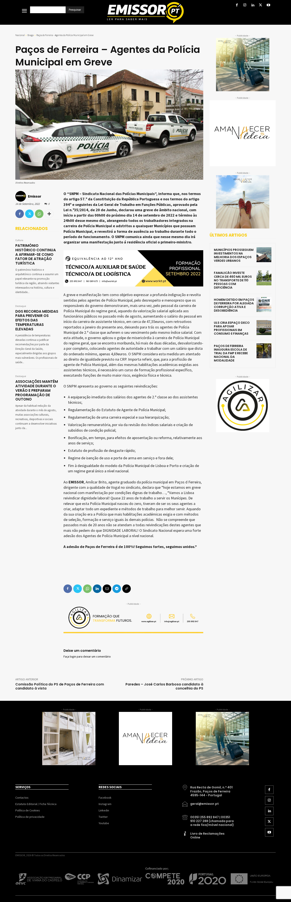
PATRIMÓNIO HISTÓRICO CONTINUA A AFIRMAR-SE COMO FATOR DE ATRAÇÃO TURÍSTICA (35, 254)
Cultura (19, 240)
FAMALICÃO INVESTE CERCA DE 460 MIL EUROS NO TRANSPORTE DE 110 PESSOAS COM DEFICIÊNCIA (233, 280)
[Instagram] (245, 5)
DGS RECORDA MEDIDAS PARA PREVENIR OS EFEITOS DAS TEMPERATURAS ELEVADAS (36, 320)
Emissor (34, 196)
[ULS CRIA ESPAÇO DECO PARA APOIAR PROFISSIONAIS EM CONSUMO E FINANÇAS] (263, 327)
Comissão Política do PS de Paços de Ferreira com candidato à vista (59, 686)
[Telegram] (116, 588)
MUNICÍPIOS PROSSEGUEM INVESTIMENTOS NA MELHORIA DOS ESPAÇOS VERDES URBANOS (234, 255)
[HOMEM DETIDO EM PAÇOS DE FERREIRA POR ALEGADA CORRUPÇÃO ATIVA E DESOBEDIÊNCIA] (263, 304)
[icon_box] (208, 789)
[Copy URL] (126, 588)
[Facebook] (237, 5)
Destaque (20, 306)
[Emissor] (21, 196)
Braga (30, 35)
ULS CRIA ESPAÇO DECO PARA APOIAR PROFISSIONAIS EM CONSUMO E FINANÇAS (232, 328)
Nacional (20, 35)
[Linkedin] (252, 5)
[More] (49, 214)
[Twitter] (261, 5)
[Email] (107, 588)
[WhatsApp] (39, 214)
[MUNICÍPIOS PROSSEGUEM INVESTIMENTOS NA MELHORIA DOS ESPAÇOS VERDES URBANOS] (263, 254)
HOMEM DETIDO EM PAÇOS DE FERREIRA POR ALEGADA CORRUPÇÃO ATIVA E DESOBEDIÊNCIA (234, 305)
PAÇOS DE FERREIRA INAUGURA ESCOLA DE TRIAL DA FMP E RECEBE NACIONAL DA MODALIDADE (231, 353)
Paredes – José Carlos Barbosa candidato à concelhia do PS (164, 686)
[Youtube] (268, 5)
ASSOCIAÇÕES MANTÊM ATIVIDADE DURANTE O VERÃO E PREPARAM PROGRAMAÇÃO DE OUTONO (36, 390)
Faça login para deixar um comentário (87, 657)
